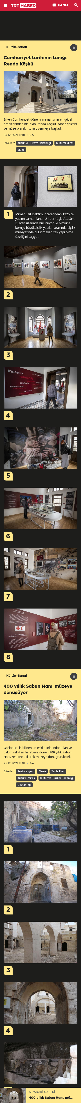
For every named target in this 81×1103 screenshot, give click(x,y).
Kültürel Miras (65, 143)
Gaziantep (24, 785)
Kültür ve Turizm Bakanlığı (34, 143)
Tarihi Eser (58, 771)
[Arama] (76, 5)
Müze (21, 150)
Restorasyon (26, 771)
